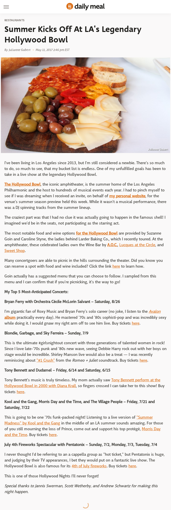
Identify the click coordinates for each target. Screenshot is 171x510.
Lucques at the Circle (137, 245)
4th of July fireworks (89, 466)
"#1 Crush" (46, 360)
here (116, 266)
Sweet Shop (14, 250)
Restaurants (14, 20)
